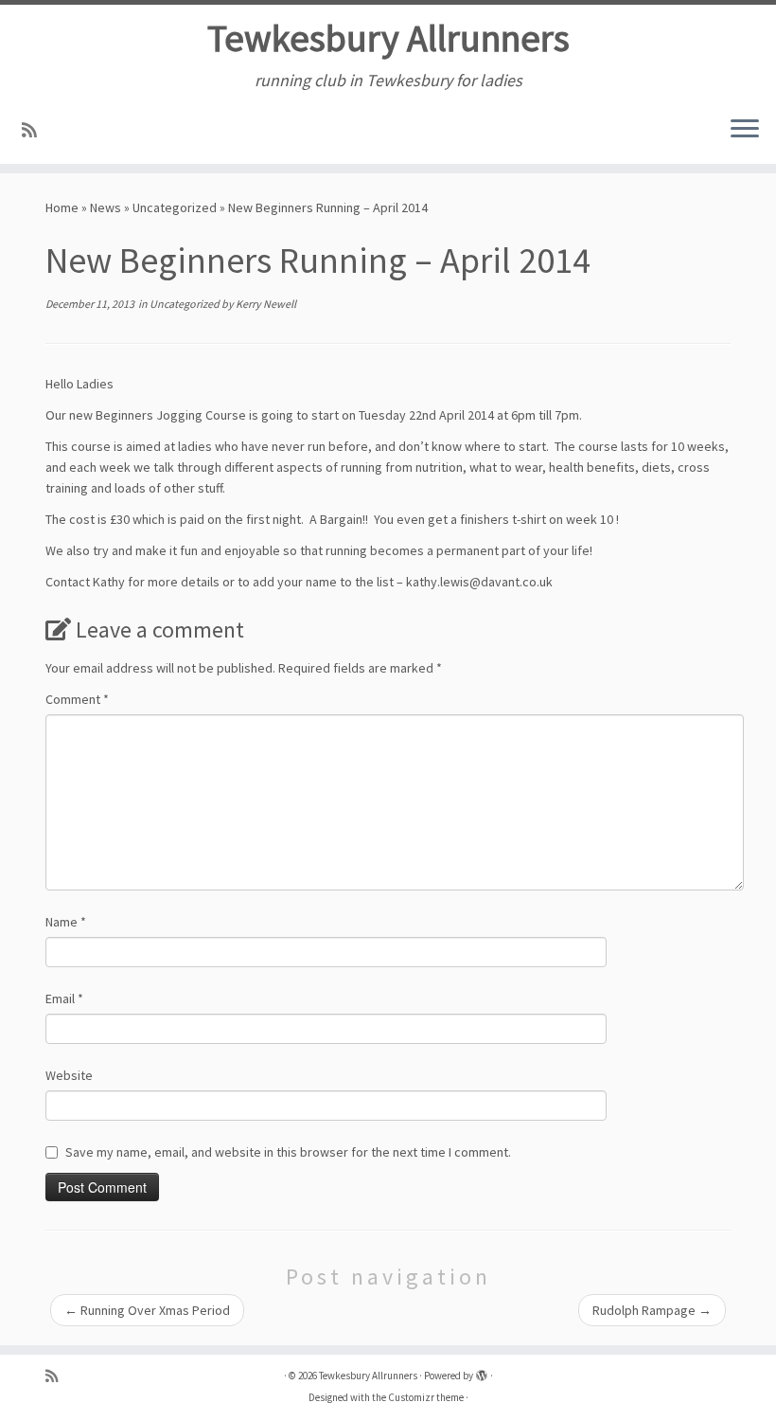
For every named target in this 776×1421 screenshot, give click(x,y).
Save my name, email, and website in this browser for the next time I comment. (288, 1151)
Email (64, 998)
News (105, 207)
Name (65, 921)
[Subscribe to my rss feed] (35, 130)
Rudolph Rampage (652, 1310)
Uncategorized (174, 207)
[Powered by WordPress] (481, 1371)
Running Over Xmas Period (147, 1310)
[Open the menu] (745, 130)
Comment (77, 699)
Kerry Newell (266, 304)
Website (69, 1075)
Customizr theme (426, 1397)
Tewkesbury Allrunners (388, 38)
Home (62, 207)
